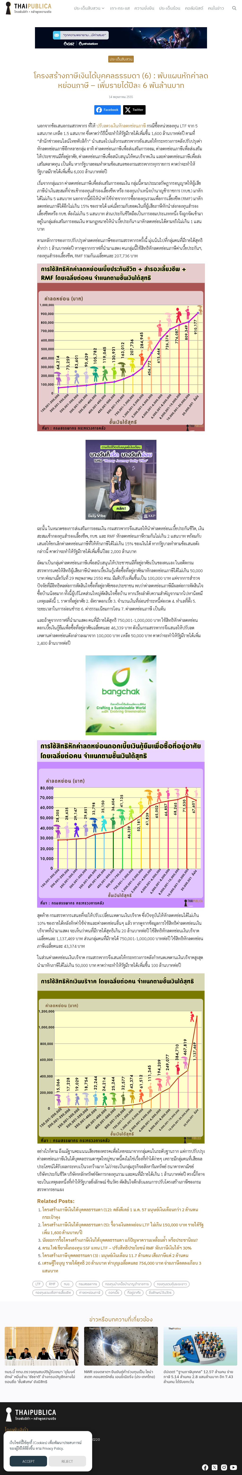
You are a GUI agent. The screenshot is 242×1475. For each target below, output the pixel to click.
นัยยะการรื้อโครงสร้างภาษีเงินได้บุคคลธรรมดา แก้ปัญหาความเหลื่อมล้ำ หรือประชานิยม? (120, 1240)
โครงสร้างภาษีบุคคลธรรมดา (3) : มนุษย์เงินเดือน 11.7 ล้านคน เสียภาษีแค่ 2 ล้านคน (115, 1255)
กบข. (67, 1284)
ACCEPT (28, 1461)
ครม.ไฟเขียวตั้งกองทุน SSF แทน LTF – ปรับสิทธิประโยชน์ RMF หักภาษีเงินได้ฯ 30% (117, 1247)
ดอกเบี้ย (113, 1292)
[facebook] (205, 1467)
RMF (52, 1284)
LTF (38, 1284)
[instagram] (224, 1467)
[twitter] (214, 1467)
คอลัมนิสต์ (194, 8)
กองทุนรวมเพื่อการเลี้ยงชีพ (53, 1292)
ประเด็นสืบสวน (87, 8)
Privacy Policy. (53, 1448)
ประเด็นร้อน (169, 8)
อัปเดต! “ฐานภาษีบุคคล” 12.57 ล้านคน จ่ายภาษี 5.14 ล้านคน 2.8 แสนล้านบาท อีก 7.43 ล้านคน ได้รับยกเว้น (198, 1376)
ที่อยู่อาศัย (134, 1292)
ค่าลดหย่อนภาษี (89, 1292)
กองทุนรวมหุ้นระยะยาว (172, 1284)
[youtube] (233, 1467)
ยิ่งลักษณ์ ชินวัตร (160, 1292)
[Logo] (29, 8)
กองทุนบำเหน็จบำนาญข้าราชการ (127, 1284)
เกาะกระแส (120, 8)
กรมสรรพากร (88, 1284)
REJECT (67, 1461)
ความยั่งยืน (144, 8)
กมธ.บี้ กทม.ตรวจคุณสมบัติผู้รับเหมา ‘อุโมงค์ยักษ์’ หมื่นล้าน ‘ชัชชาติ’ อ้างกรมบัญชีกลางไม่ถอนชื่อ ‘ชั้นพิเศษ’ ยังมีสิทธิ (40, 1376)
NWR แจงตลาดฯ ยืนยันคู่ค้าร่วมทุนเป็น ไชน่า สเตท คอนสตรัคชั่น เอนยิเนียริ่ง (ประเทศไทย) (119, 1374)
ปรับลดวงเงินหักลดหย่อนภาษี (121, 125)
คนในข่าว (216, 8)
